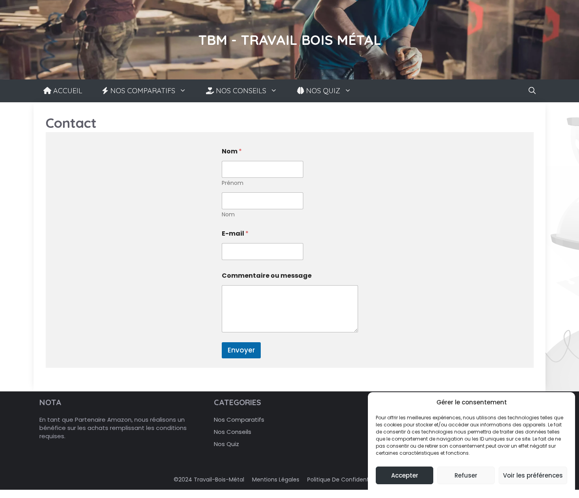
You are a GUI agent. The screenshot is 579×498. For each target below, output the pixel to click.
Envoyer (241, 350)
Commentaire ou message (267, 275)
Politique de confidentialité (344, 479)
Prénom (232, 183)
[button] (532, 90)
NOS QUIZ (322, 90)
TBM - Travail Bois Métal (289, 39)
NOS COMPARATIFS (141, 90)
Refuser (466, 475)
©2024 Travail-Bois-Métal (209, 479)
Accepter (404, 475)
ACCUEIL (66, 90)
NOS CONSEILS (240, 90)
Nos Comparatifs (239, 419)
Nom (228, 214)
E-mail (235, 233)
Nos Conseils (232, 432)
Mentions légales (275, 479)
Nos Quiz (226, 444)
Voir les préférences (533, 475)
